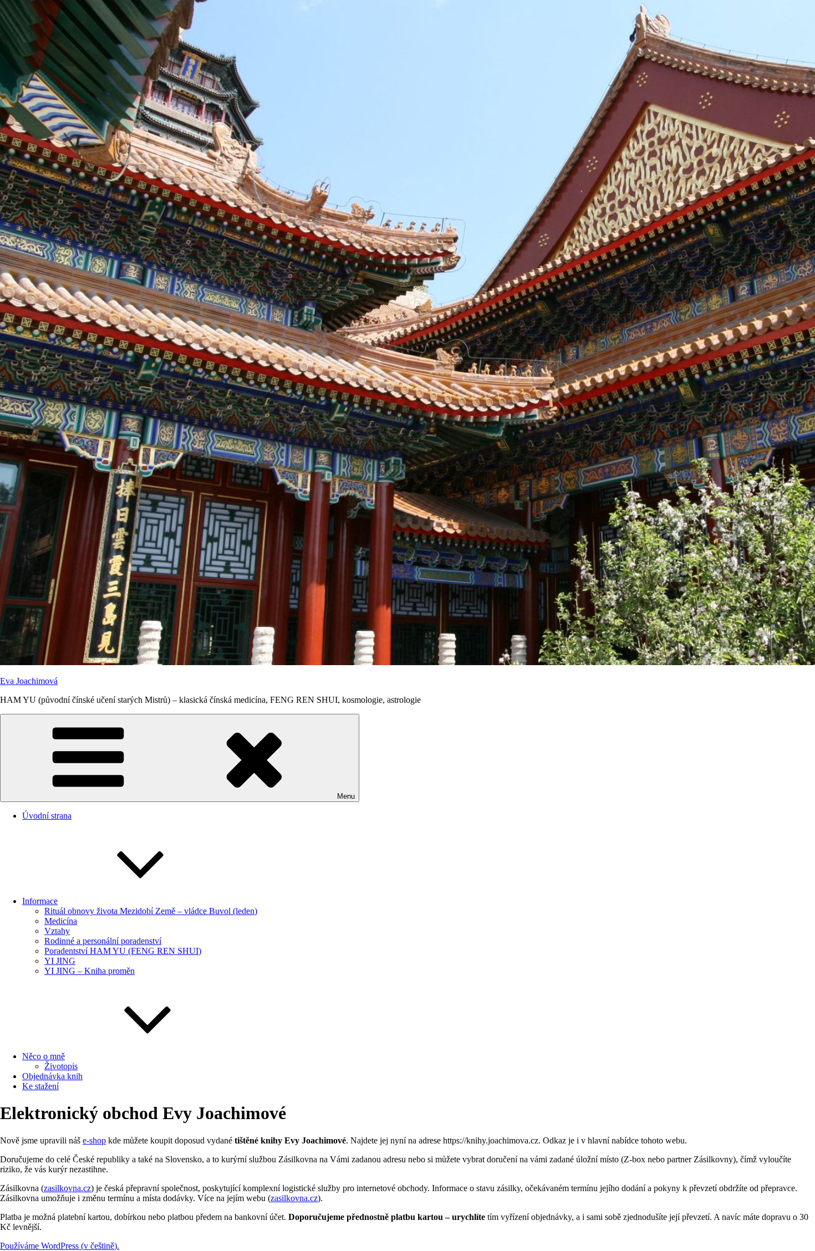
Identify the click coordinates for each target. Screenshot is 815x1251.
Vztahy (57, 931)
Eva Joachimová (29, 681)
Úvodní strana (47, 815)
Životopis (61, 1066)
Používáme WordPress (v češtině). (59, 1245)
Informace (40, 901)
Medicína (60, 921)
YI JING (59, 961)
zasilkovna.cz (67, 1188)
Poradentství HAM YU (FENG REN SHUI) (122, 951)
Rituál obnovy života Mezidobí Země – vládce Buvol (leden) (150, 911)
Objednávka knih (52, 1076)
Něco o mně (43, 1056)
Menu (346, 796)
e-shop (94, 1140)
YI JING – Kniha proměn (89, 971)
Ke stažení (40, 1086)
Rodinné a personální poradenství (102, 941)
